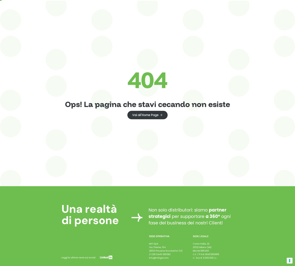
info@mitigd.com (159, 257)
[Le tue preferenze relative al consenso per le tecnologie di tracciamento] (290, 261)
